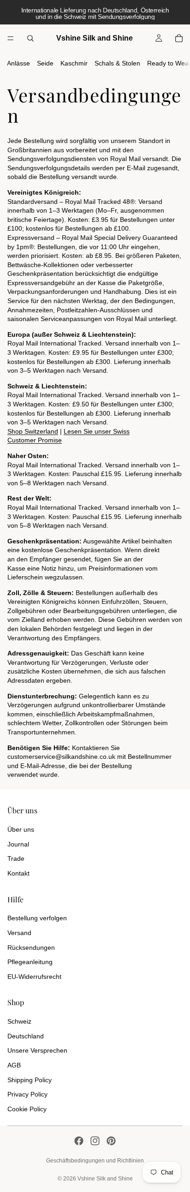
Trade (15, 858)
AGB (14, 1065)
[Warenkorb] (179, 38)
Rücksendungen (31, 947)
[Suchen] (30, 38)
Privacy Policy (27, 1094)
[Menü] (10, 38)
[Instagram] (95, 1140)
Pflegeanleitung (30, 962)
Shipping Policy (29, 1080)
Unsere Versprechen (37, 1050)
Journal (18, 844)
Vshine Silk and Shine (105, 1178)
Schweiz (19, 1021)
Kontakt (18, 873)
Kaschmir (74, 63)
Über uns (20, 829)
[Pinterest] (111, 1140)
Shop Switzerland (32, 431)
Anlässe (18, 63)
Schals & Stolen (117, 63)
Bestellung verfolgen (37, 918)
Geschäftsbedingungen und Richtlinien (95, 1160)
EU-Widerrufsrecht (34, 976)
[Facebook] (78, 1140)
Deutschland (25, 1036)
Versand (19, 932)
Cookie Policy (27, 1109)
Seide (45, 63)
